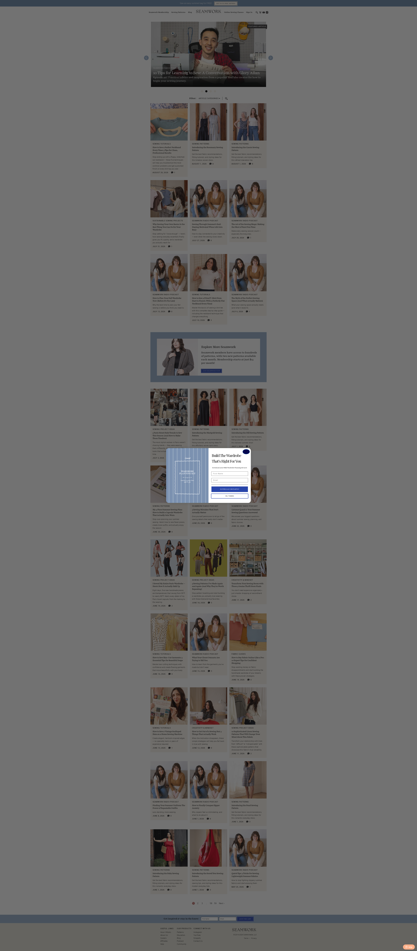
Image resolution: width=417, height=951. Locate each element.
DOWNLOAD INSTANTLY (229, 489)
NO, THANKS (230, 496)
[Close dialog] (246, 451)
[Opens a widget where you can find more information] (409, 947)
